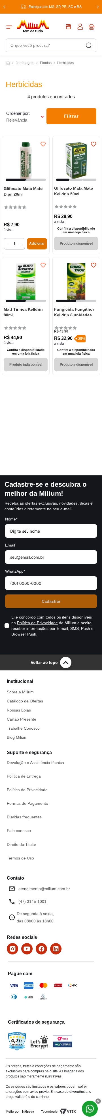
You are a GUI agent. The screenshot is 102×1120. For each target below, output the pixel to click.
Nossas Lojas (19, 710)
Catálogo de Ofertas (25, 701)
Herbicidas (65, 63)
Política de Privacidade (37, 623)
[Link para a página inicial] (8, 63)
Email (10, 545)
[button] (16, 180)
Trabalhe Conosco (23, 728)
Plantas (46, 63)
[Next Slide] (98, 7)
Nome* (11, 519)
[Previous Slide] (4, 7)
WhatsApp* (15, 571)
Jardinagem (25, 63)
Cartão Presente (21, 719)
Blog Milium (17, 737)
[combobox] (51, 45)
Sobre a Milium (20, 692)
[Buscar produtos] (88, 45)
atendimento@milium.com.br (44, 888)
